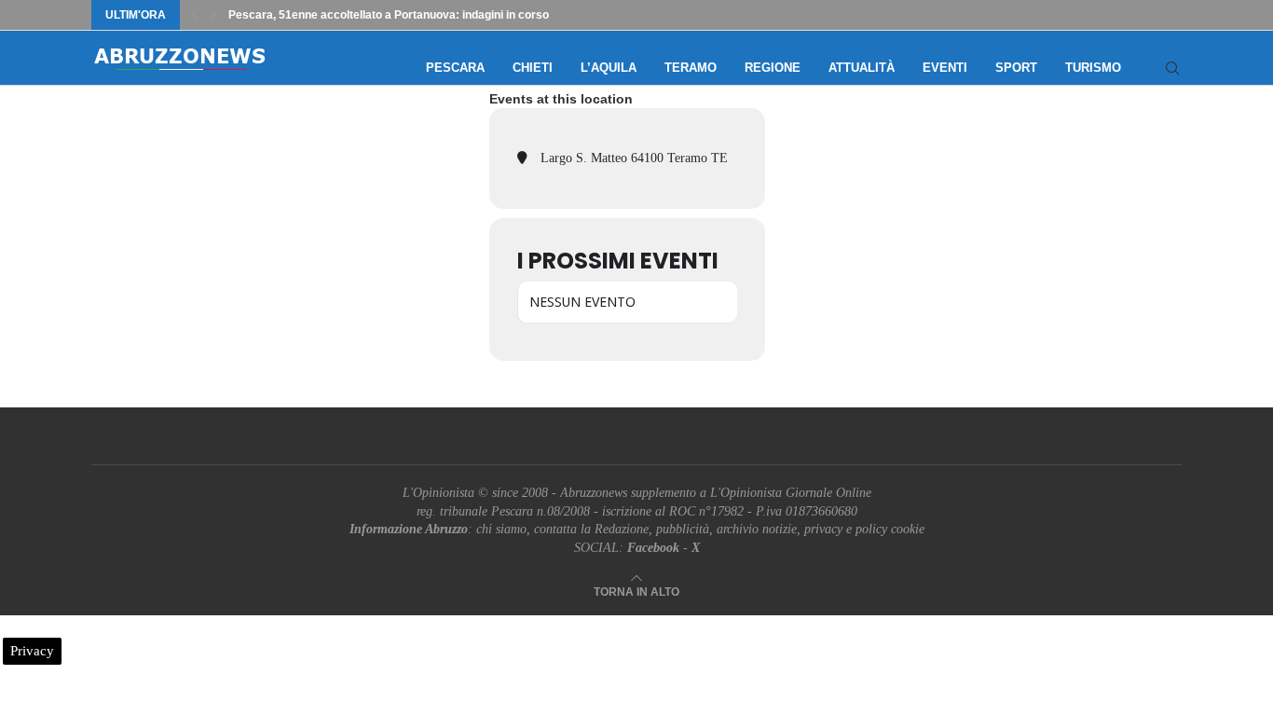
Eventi (945, 68)
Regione (773, 68)
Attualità (861, 68)
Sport (1016, 68)
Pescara (455, 68)
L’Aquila (608, 68)
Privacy (32, 650)
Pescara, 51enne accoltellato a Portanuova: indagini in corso (388, 14)
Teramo (690, 68)
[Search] (1172, 68)
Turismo (1093, 68)
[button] (194, 15)
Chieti (533, 68)
